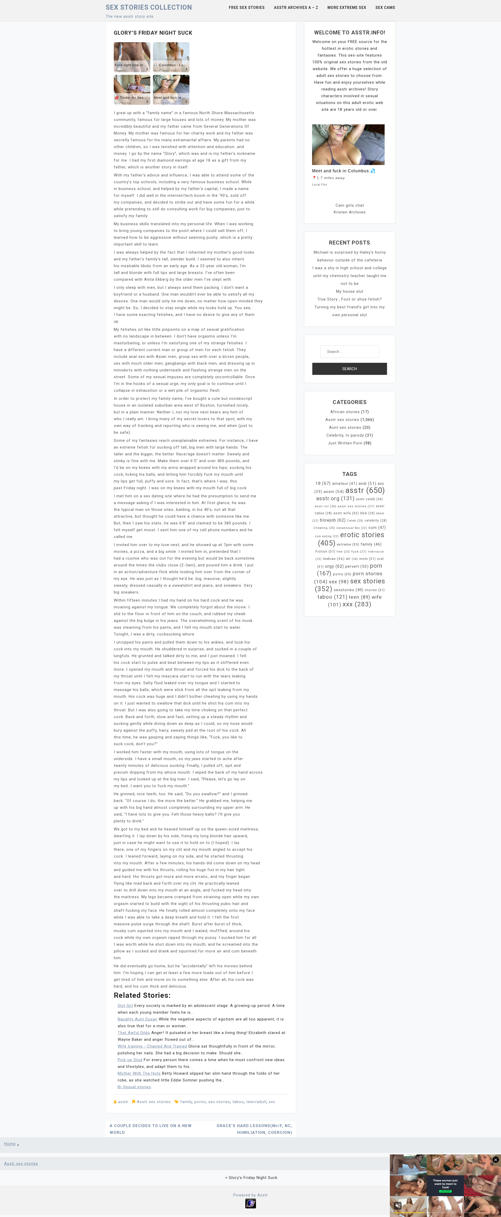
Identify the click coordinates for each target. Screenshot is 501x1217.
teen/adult (256, 1101)
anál (367, 483)
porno (200, 1101)
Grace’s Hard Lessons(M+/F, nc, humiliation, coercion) (254, 1129)
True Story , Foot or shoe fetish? (349, 299)
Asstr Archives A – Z (296, 7)
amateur (344, 483)
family (186, 1101)
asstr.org (335, 498)
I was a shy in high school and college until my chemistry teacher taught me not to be (349, 276)
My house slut (349, 291)
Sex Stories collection (149, 7)
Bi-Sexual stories (134, 1087)
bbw (367, 513)
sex (339, 582)
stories (375, 590)
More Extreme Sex (346, 7)
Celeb (355, 520)
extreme (348, 544)
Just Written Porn (345, 443)
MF (352, 559)
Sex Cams (385, 7)
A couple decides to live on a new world (151, 1129)
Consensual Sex (351, 528)
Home (10, 1143)
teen (359, 597)
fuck (359, 551)
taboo (238, 1101)
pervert (357, 566)
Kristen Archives (350, 212)
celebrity (376, 520)
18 (323, 483)
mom (367, 559)
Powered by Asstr (250, 1195)
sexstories (348, 590)
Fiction (325, 551)
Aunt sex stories (345, 427)
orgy (334, 566)
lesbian (334, 559)
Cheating (324, 528)
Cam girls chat (350, 205)
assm (334, 491)
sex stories (219, 1101)
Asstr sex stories (154, 1101)
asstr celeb (369, 499)
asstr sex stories (356, 506)
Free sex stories (247, 7)
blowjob (333, 520)
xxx (272, 1101)
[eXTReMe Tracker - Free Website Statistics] (250, 1203)
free (343, 551)
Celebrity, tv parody (345, 435)
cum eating (327, 536)
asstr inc (325, 506)
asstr (123, 1101)
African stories (345, 411)
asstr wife (346, 513)
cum (377, 527)
